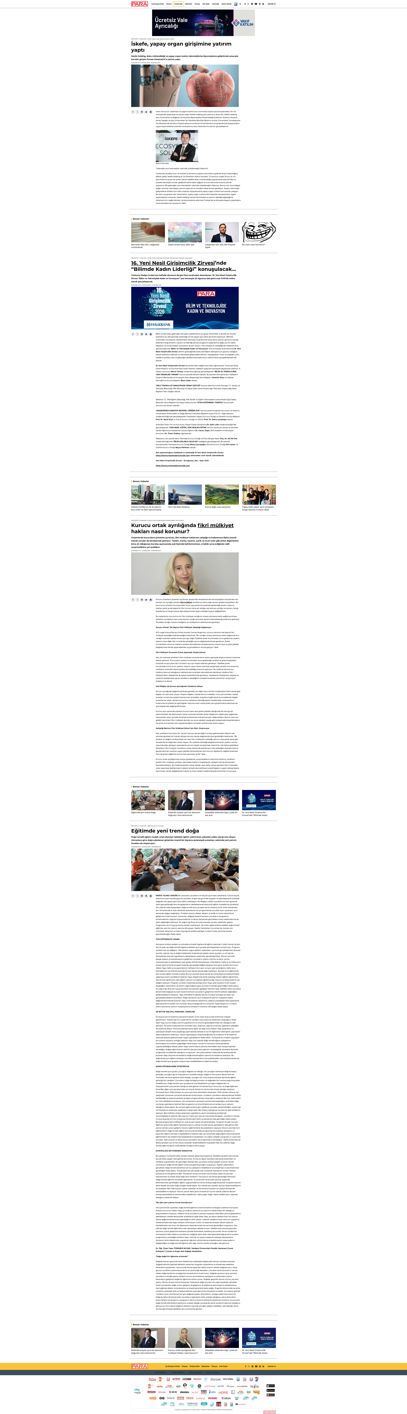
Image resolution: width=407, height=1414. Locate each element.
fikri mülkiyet (216, 525)
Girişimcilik (178, 4)
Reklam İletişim (210, 1373)
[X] (248, 4)
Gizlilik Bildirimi (177, 1373)
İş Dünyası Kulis (158, 4)
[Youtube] (256, 4)
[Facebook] (245, 4)
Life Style (205, 4)
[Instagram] (252, 4)
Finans (168, 4)
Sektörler (188, 4)
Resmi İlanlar (227, 4)
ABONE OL (272, 4)
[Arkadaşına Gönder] (146, 112)
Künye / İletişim (193, 1373)
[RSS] (263, 4)
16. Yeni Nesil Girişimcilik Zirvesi (173, 263)
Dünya (197, 4)
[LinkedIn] (260, 4)
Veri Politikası (160, 1373)
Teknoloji (215, 4)
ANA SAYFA (134, 39)
